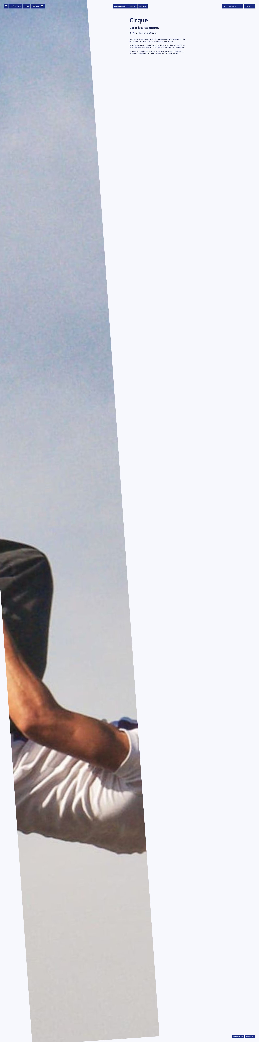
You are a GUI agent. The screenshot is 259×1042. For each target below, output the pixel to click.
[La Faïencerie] (15, 6)
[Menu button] (6, 6)
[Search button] (224, 6)
